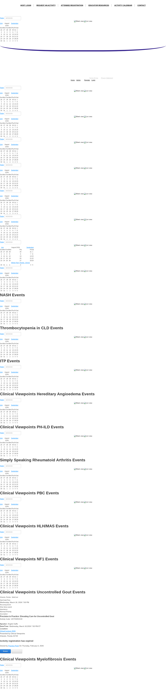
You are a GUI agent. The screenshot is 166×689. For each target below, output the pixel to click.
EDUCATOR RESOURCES (98, 5)
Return (5, 651)
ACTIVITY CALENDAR (123, 5)
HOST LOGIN (25, 5)
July (1, 23)
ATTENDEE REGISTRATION (72, 5)
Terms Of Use (93, 78)
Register (87, 80)
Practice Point (13, 646)
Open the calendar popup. (22, 18)
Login (93, 80)
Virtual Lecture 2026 (8, 631)
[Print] (16, 651)
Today (2, 18)
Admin (78, 80)
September (14, 23)
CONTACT (141, 5)
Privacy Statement (107, 78)
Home (73, 80)
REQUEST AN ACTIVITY (46, 5)
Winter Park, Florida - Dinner (20, 263)
